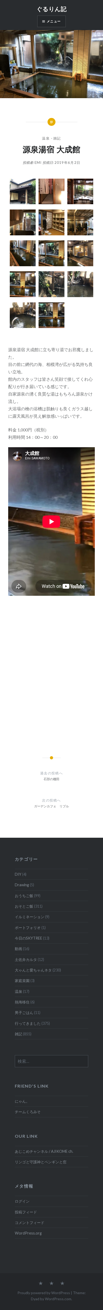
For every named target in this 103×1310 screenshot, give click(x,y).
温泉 (46, 138)
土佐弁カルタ (26, 959)
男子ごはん (24, 1012)
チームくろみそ (28, 1111)
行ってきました (28, 1023)
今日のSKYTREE (28, 938)
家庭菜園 (22, 980)
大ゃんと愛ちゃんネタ (33, 970)
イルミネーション (29, 916)
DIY (18, 874)
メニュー (54, 21)
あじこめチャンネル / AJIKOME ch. (44, 1151)
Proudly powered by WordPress (43, 1292)
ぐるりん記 (51, 9)
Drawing (22, 885)
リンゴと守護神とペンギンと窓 (41, 1162)
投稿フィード (26, 1212)
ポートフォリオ (28, 927)
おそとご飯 (24, 906)
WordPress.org (28, 1233)
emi (38, 162)
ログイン (22, 1201)
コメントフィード (29, 1222)
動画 (18, 948)
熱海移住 (22, 1002)
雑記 (57, 138)
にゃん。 (22, 1101)
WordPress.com (58, 1299)
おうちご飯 (24, 895)
